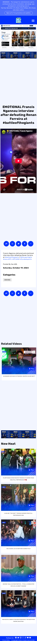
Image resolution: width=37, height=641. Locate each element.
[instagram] (20, 638)
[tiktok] (25, 638)
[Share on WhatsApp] (12, 243)
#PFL (10, 259)
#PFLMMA (16, 259)
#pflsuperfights (26, 257)
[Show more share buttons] (30, 243)
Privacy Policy (6, 640)
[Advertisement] (18, 81)
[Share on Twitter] (18, 243)
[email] (30, 638)
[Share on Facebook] (24, 243)
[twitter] (18, 638)
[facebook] (16, 638)
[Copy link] (6, 243)
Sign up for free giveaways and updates (19, 13)
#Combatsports (26, 259)
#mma (5, 259)
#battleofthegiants (12, 257)
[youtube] (28, 638)
